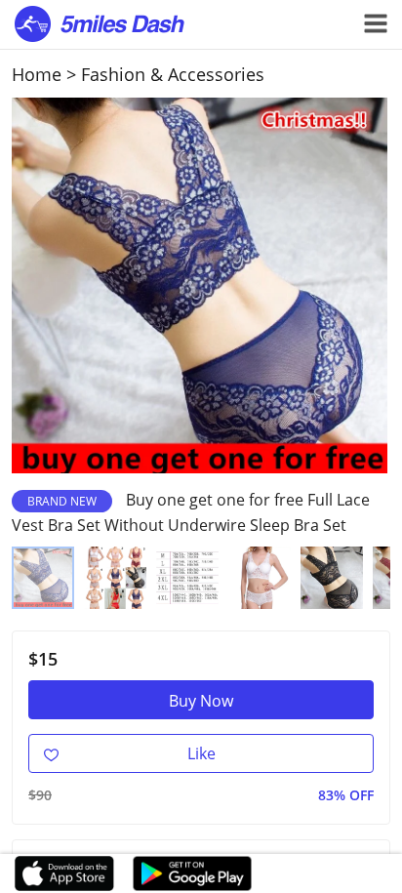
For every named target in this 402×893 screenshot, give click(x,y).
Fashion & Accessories (172, 74)
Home (36, 74)
